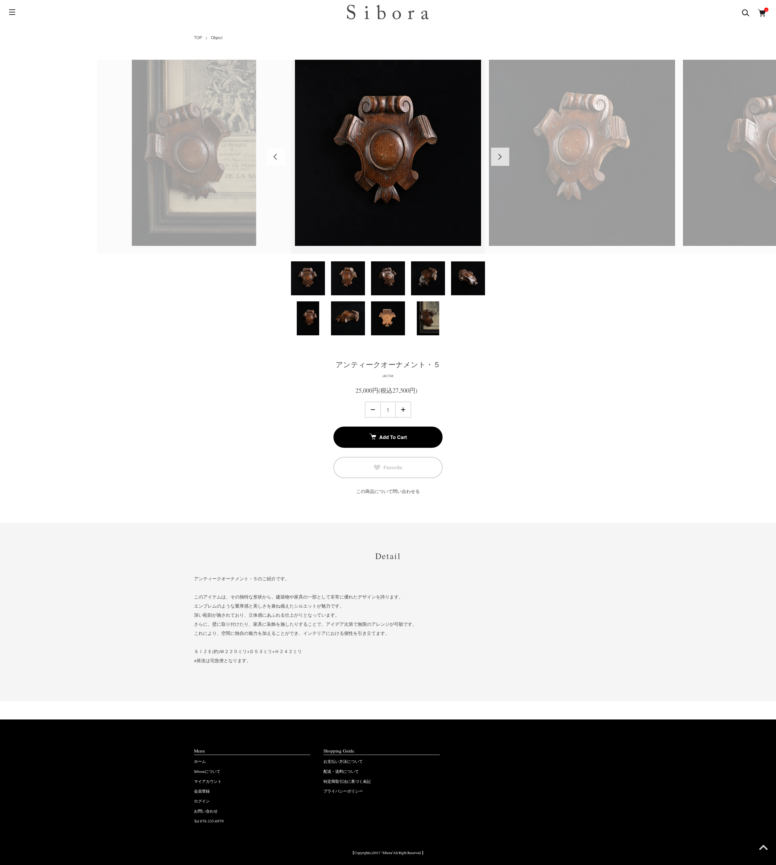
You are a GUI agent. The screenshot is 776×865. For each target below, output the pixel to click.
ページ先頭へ (763, 849)
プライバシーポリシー (343, 791)
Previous (276, 157)
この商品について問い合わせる (388, 491)
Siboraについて (207, 771)
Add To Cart (393, 437)
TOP (198, 37)
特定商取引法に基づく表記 (347, 781)
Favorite (392, 467)
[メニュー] (12, 12)
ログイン (202, 801)
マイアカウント (208, 781)
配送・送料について (341, 771)
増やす (403, 409)
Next (500, 157)
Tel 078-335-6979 (209, 821)
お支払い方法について (343, 761)
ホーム (200, 761)
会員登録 (202, 791)
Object (216, 37)
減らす (372, 409)
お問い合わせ (206, 811)
